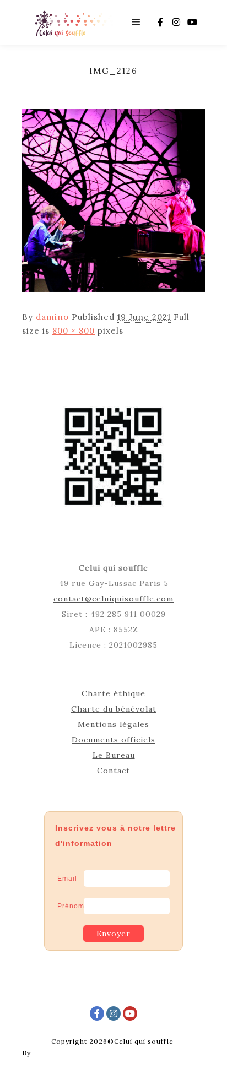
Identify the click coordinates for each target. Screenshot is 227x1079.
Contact (113, 771)
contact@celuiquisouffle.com (113, 599)
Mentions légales (113, 724)
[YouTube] (192, 22)
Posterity (49, 1053)
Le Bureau (114, 755)
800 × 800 (73, 331)
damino (52, 317)
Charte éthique (113, 693)
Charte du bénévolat (113, 709)
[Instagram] (176, 22)
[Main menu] (136, 22)
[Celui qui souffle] (73, 22)
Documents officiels (113, 740)
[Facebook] (160, 22)
